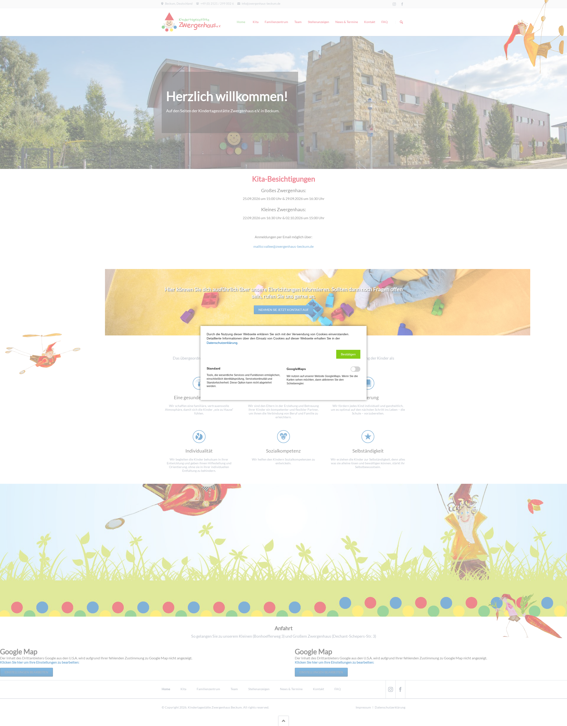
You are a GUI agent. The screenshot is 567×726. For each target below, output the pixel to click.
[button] (348, 354)
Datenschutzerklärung (222, 343)
